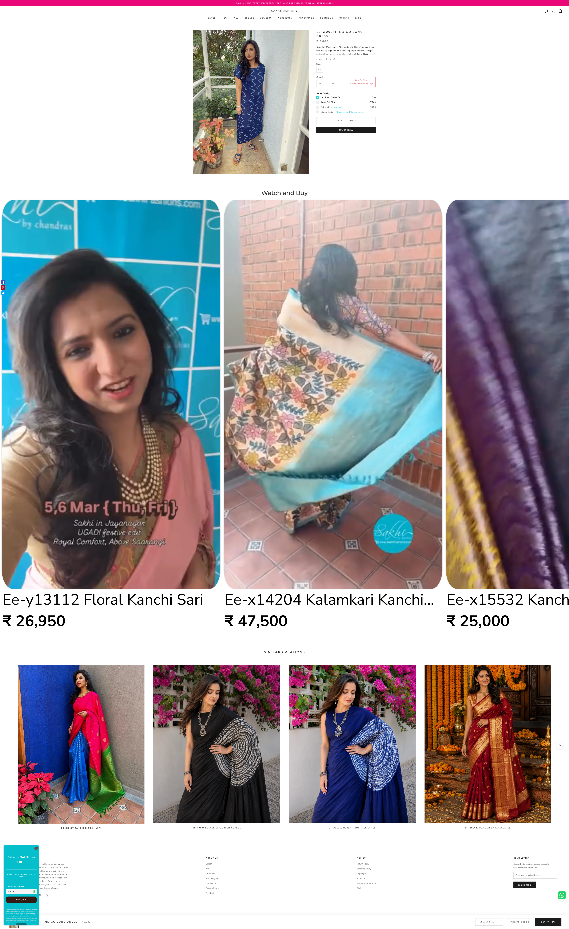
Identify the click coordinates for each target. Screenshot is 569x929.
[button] (9, 891)
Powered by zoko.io (21, 924)
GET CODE (21, 899)
